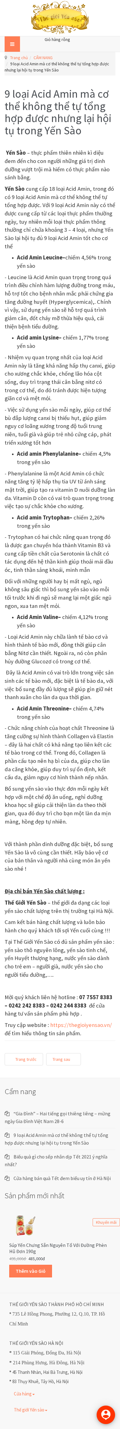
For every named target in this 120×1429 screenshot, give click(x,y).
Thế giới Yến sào (29, 1410)
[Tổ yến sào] (60, 18)
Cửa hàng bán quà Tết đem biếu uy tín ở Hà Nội (62, 1178)
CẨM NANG (43, 57)
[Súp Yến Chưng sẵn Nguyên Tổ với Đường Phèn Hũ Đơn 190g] (24, 1225)
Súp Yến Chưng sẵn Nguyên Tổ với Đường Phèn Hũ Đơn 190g (58, 1248)
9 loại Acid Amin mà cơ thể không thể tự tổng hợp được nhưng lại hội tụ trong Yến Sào (58, 112)
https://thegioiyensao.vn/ (81, 1024)
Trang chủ (19, 57)
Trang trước (25, 1059)
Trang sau (62, 1059)
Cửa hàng (23, 1394)
